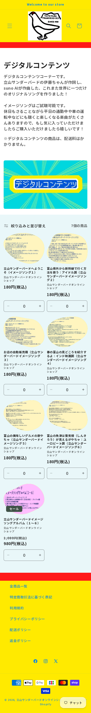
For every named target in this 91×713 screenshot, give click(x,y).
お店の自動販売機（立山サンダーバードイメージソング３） (23, 355)
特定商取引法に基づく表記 (31, 597)
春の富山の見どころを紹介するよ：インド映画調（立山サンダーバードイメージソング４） (67, 357)
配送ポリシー (20, 629)
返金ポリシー (20, 640)
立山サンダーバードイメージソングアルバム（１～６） (23, 521)
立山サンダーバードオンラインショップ (42, 700)
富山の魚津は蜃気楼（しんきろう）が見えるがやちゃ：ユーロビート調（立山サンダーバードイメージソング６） (67, 441)
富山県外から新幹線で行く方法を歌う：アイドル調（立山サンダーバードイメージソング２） (67, 274)
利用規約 (17, 607)
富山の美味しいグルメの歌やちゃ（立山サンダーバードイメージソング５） (23, 439)
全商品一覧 (18, 586)
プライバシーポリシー (27, 618)
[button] (9, 26)
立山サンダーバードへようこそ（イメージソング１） (23, 270)
